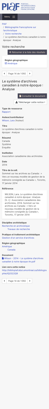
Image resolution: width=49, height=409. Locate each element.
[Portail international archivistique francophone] (24, 7)
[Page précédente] (4, 73)
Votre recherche (13, 33)
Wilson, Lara (8, 120)
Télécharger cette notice (31, 102)
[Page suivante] (29, 73)
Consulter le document (33, 96)
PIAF (4, 24)
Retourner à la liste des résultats (28, 52)
